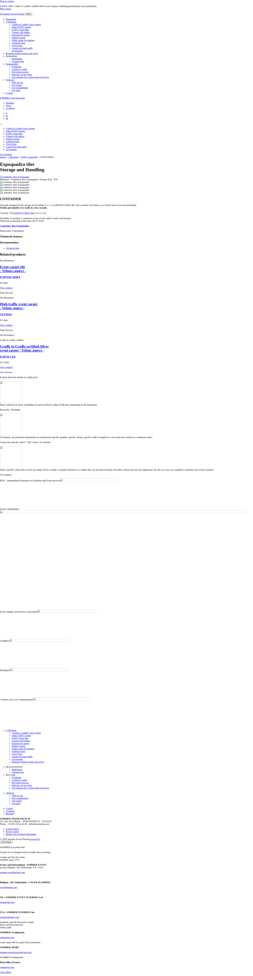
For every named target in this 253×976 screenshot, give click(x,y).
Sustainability (12, 64)
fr (6, 113)
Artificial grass (18, 43)
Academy (10, 108)
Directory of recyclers (22, 74)
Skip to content (7, 1)
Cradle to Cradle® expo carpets (26, 24)
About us (10, 80)
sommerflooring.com (9, 917)
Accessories (17, 51)
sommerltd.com (7, 902)
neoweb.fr (35, 839)
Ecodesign (16, 66)
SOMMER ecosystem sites (12, 98)
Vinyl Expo (17, 45)
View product (6, 288)
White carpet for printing (23, 40)
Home (3, 157)
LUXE (8, 356)
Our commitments (20, 88)
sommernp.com (7, 967)
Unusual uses (18, 61)
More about (5, 9)
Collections (11, 22)
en (7, 116)
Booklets (10, 103)
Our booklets (6, 154)
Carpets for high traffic (22, 48)
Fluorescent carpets (20, 35)
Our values (17, 85)
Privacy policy (12, 831)
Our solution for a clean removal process (30, 77)
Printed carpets (18, 37)
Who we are (17, 82)
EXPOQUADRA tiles (23, 213)
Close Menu (5, 972)
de (7, 118)
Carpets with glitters (21, 32)
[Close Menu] (1, 124)
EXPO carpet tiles (29, 157)
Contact (9, 93)
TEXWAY (6, 314)
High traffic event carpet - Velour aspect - (18, 306)
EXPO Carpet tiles (20, 30)
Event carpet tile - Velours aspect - (13, 269)
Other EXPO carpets (21, 27)
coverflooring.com (8, 887)
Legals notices (12, 829)
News (8, 105)
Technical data (12, 248)
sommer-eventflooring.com (12, 872)
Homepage (11, 19)
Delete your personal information (21, 834)
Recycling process (20, 72)
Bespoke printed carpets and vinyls (22, 53)
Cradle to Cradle (19, 69)
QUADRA (10, 277)
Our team (16, 90)
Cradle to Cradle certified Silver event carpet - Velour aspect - (24, 348)
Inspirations (17, 59)
